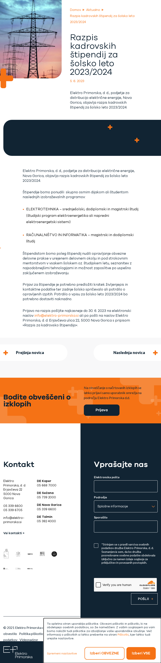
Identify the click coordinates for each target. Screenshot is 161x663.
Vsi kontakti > (13, 533)
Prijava (102, 410)
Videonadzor (28, 640)
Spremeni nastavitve (62, 653)
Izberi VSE (141, 653)
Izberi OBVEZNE (104, 653)
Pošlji (143, 599)
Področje (100, 497)
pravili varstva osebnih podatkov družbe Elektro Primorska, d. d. (127, 546)
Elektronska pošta (106, 477)
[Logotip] (18, 652)
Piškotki (123, 635)
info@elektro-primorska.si (56, 315)
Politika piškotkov (32, 634)
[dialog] (102, 640)
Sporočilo (101, 517)
